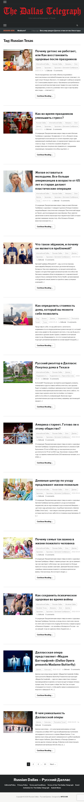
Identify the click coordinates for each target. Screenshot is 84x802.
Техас (38, 201)
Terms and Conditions (37, 785)
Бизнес (44, 318)
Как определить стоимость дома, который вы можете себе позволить (55, 309)
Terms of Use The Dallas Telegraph (60, 785)
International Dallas (42, 64)
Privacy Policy (22, 785)
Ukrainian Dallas (70, 604)
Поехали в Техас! (60, 722)
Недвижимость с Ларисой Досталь (62, 376)
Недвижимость (63, 318)
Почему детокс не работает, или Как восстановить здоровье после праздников (56, 55)
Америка (68, 64)
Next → (53, 764)
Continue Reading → (45, 96)
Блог (76, 64)
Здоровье (47, 67)
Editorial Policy (10, 785)
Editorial (49, 70)
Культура (47, 669)
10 (45, 764)
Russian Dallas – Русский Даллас (42, 780)
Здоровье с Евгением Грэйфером (66, 67)
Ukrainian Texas (41, 608)
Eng (37, 318)
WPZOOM (64, 797)
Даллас (38, 67)
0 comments (58, 70)
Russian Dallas (57, 64)
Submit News (56, 788)
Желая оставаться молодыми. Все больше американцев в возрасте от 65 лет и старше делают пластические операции (57, 180)
